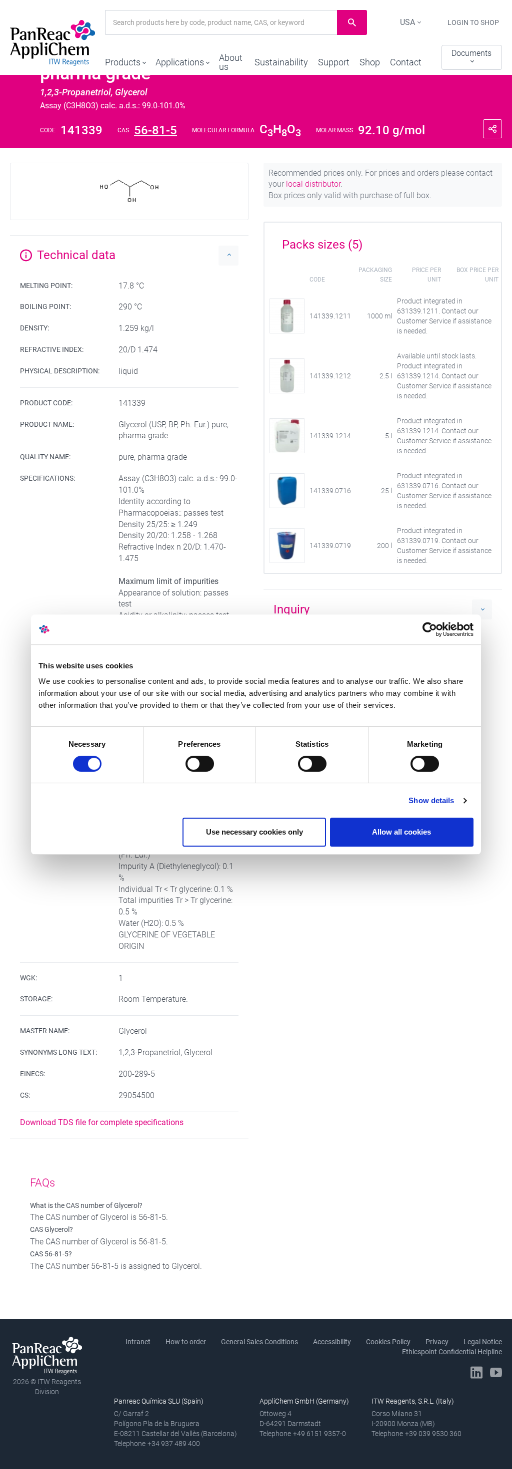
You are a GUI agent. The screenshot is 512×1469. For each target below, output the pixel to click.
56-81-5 (155, 130)
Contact (406, 62)
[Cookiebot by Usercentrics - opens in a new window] (430, 629)
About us (230, 62)
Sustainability (281, 62)
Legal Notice (483, 1342)
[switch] (200, 764)
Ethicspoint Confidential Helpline (452, 1352)
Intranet (138, 1342)
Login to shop (473, 22)
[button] (125, 60)
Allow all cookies (401, 832)
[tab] (382, 241)
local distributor (313, 184)
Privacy (437, 1342)
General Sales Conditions (259, 1342)
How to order (186, 1342)
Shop (370, 62)
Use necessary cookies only (254, 832)
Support (334, 62)
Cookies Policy (388, 1342)
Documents (472, 53)
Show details (431, 800)
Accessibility (332, 1342)
